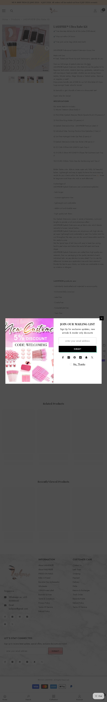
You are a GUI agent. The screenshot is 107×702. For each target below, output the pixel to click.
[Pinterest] (75, 357)
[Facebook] (63, 357)
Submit (77, 349)
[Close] (102, 318)
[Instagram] (69, 357)
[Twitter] (92, 357)
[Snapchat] (86, 357)
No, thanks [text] (79, 364)
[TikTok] (80, 357)
